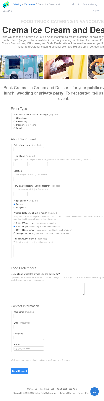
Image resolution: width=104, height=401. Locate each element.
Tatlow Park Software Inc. (45, 392)
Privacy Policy (84, 392)
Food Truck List (47, 388)
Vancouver (29, 4)
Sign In (96, 10)
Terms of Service (67, 392)
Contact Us (32, 388)
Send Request (19, 371)
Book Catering (90, 4)
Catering (16, 4)
